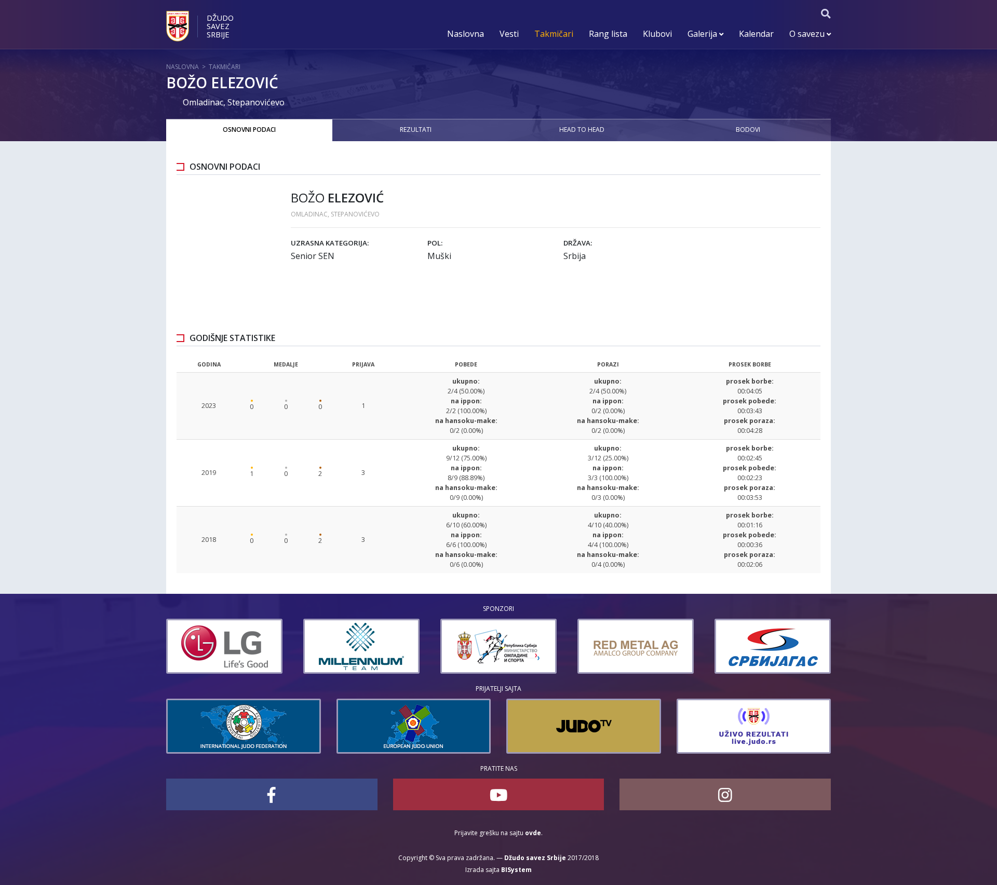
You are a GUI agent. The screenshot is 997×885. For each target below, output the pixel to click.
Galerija (703, 33)
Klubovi (657, 33)
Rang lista (608, 33)
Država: (577, 243)
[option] (224, 646)
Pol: (434, 243)
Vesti (509, 33)
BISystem (516, 869)
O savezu (808, 33)
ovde (533, 832)
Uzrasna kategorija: (330, 243)
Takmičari (553, 33)
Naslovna (465, 33)
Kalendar (756, 33)
